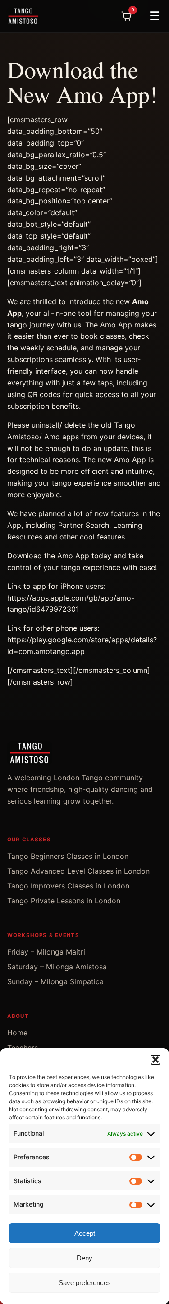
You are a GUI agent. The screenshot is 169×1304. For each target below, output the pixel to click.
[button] (155, 1059)
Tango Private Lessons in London (63, 900)
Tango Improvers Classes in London (68, 885)
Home (17, 1032)
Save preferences (85, 1282)
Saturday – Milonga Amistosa (57, 966)
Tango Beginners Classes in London (67, 856)
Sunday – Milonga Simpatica (55, 981)
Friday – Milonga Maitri (46, 951)
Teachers (22, 1047)
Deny (84, 1258)
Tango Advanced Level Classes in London (78, 870)
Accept (84, 1233)
